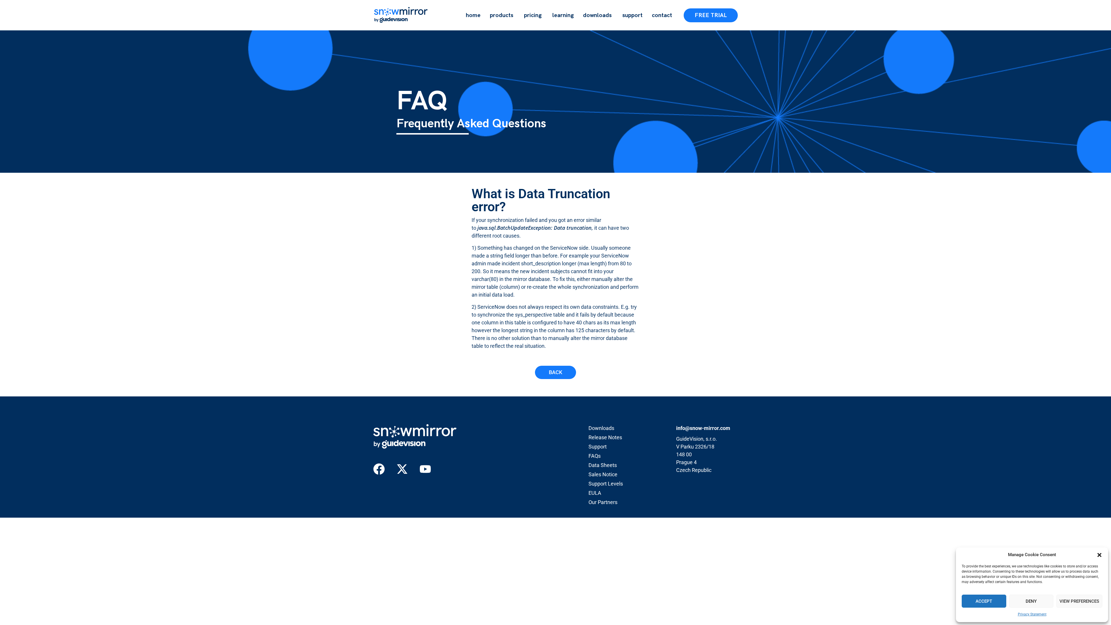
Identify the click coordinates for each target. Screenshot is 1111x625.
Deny (1031, 601)
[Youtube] (425, 469)
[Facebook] (379, 469)
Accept (984, 601)
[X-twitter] (402, 469)
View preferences (1079, 601)
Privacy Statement (1032, 614)
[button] (1099, 555)
